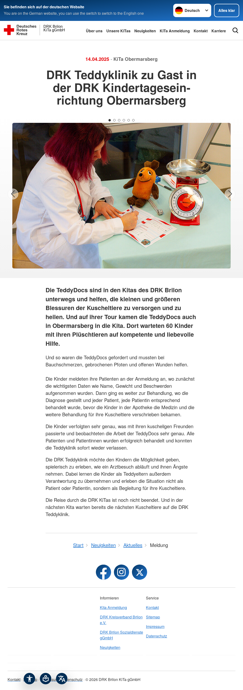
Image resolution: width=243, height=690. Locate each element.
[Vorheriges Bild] (13, 194)
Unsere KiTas (118, 31)
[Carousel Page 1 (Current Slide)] (109, 120)
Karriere (218, 31)
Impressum (155, 626)
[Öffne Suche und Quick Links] (235, 30)
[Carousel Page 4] (124, 120)
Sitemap (153, 617)
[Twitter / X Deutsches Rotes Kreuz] (139, 572)
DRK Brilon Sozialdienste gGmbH (121, 635)
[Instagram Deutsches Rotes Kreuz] (121, 572)
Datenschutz (156, 636)
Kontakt (152, 607)
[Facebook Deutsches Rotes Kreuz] (103, 572)
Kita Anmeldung (113, 607)
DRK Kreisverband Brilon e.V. (121, 619)
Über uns (94, 31)
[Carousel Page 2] (114, 120)
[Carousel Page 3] (119, 120)
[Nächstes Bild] (230, 194)
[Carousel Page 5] (128, 120)
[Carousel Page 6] (133, 120)
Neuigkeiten (145, 31)
